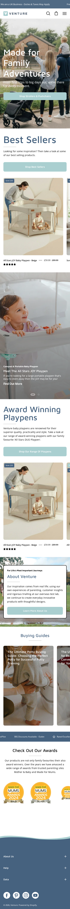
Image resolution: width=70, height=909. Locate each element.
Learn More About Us (35, 610)
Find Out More (12, 383)
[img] (9, 264)
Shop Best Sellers (35, 166)
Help (5, 867)
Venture (14, 905)
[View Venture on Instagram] (25, 895)
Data (6, 879)
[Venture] (15, 13)
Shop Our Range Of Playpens (35, 451)
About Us (8, 856)
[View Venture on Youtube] (35, 895)
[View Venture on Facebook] (6, 895)
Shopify (33, 905)
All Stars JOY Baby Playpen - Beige (20, 260)
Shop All (35, 96)
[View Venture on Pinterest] (16, 895)
